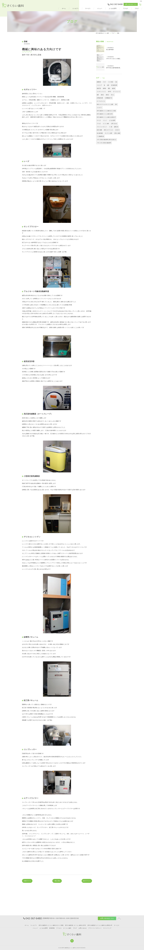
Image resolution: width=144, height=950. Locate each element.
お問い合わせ (114, 123)
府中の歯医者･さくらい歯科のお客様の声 (106, 117)
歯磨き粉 (116, 127)
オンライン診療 (108, 133)
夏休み (102, 95)
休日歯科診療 (114, 85)
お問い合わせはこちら (131, 4)
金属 (108, 85)
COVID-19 (117, 130)
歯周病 (104, 88)
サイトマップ (107, 928)
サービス (99, 120)
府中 (116, 104)
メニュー (105, 120)
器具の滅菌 (99, 130)
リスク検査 (110, 82)
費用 (109, 88)
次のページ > (87, 881)
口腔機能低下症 (108, 98)
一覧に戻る (57, 881)
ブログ (104, 82)
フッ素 (110, 127)
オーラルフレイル (101, 101)
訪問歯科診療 (100, 98)
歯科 (98, 95)
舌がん (112, 95)
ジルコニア (99, 85)
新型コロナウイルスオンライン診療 (105, 104)
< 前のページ (27, 881)
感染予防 (99, 88)
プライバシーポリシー (102, 127)
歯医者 (113, 88)
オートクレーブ (116, 91)
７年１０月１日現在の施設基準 (104, 143)
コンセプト (99, 107)
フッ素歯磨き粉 (100, 136)
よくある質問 (112, 120)
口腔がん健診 (117, 133)
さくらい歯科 (106, 123)
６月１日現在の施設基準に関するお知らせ (106, 139)
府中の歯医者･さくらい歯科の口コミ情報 (106, 111)
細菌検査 (99, 82)
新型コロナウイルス (108, 130)
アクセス (99, 123)
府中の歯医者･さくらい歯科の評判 (105, 114)
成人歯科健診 (100, 133)
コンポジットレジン (101, 91)
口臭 (116, 82)
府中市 (109, 91)
